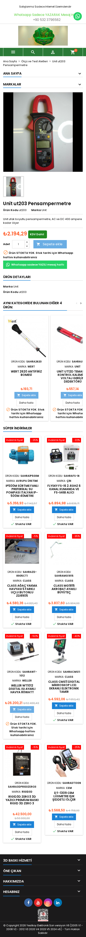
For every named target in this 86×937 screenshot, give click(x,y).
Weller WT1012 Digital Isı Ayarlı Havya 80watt (22, 688)
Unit (15, 287)
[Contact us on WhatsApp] (77, 16)
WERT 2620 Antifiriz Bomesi (26, 373)
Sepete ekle (49, 244)
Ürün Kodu (10, 210)
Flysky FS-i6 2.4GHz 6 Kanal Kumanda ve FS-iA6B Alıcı (64, 489)
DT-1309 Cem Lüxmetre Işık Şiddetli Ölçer (64, 796)
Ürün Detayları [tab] (16, 277)
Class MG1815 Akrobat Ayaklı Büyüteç (64, 589)
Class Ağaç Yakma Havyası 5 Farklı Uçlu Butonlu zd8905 (22, 591)
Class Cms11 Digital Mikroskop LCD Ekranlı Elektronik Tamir (64, 687)
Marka (36, 210)
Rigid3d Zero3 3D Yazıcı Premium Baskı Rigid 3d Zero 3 (22, 800)
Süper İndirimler (17, 428)
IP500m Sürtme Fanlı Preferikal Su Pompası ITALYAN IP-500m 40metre (22, 491)
